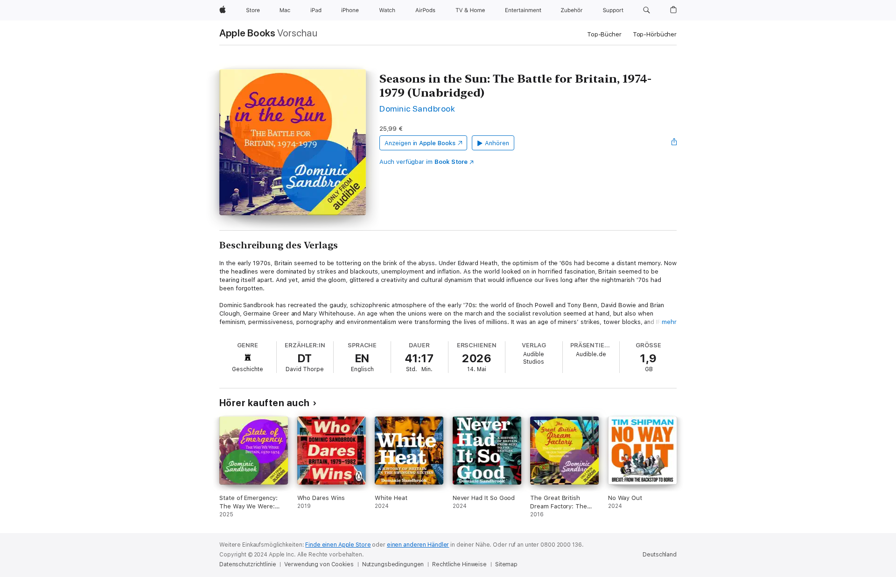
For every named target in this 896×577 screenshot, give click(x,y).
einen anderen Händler (418, 545)
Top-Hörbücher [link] (655, 34)
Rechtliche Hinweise (459, 564)
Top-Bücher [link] (604, 34)
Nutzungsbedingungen (393, 564)
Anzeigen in (420, 143)
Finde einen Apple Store (338, 545)
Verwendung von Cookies (318, 564)
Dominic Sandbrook (417, 108)
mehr (669, 321)
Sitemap (506, 564)
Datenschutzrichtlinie (247, 564)
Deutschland (660, 554)
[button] (646, 10)
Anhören (497, 143)
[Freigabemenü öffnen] (674, 143)
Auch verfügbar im (423, 161)
